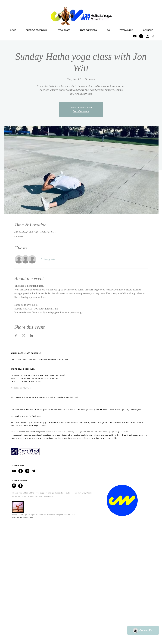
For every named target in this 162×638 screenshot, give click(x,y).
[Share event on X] (23, 335)
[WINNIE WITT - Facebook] (20, 485)
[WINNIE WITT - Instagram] (14, 485)
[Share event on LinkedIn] (31, 335)
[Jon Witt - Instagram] (27, 471)
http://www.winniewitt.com (22, 518)
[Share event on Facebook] (15, 335)
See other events (81, 111)
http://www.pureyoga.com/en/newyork (122, 410)
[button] (153, 36)
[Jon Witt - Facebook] (20, 471)
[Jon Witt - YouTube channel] (14, 471)
